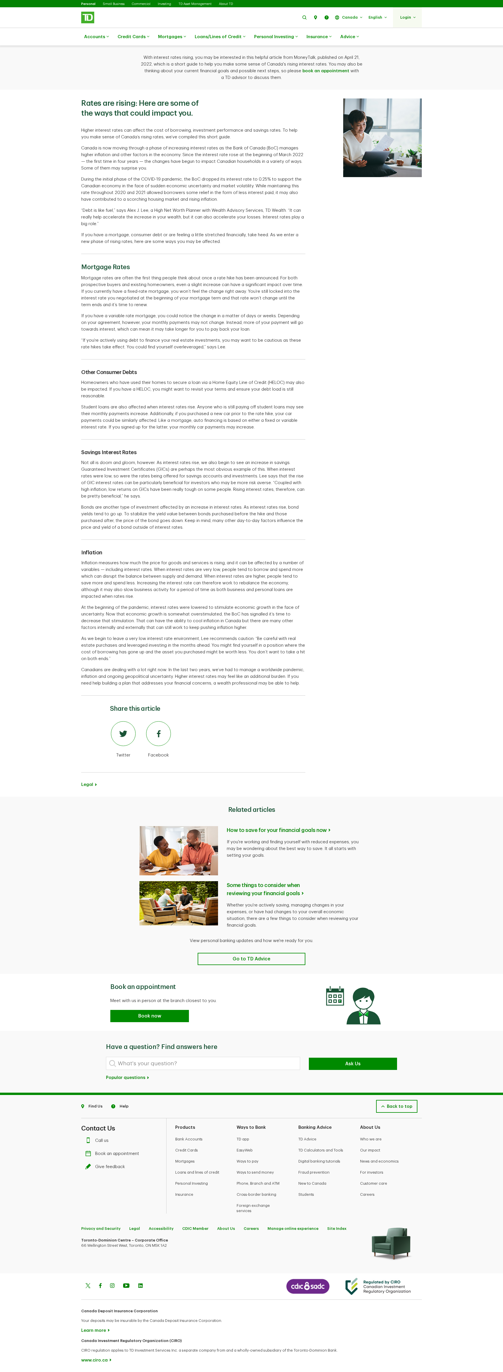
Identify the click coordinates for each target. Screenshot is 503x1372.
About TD (226, 4)
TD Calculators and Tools (320, 1150)
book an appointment (325, 71)
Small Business (114, 4)
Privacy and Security (101, 1228)
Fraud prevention (314, 1172)
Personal (88, 4)
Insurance (317, 37)
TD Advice (307, 1139)
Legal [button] (87, 784)
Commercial (141, 4)
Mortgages (170, 37)
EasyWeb (245, 1150)
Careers (367, 1194)
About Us (226, 1228)
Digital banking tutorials (319, 1161)
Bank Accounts (189, 1139)
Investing (164, 4)
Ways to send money (255, 1172)
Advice (347, 37)
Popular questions (126, 1077)
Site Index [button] (336, 1228)
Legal (134, 1228)
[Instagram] (112, 1286)
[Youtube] (126, 1286)
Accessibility (161, 1228)
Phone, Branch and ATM (258, 1183)
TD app (243, 1139)
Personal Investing (274, 37)
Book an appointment (117, 1153)
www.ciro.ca (94, 1360)
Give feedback (110, 1167)
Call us (102, 1140)
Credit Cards (132, 37)
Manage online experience (293, 1228)
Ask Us (353, 1063)
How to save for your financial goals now (277, 830)
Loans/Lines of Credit (218, 37)
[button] (304, 17)
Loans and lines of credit (197, 1172)
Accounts (94, 37)
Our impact (370, 1150)
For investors (371, 1172)
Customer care (373, 1183)
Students (306, 1194)
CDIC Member (195, 1228)
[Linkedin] (140, 1286)
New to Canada (312, 1183)
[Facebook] (100, 1286)
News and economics (379, 1161)
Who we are (371, 1139)
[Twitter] (88, 1286)
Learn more (93, 1330)
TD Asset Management (195, 4)
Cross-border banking (256, 1194)
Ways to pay (247, 1161)
